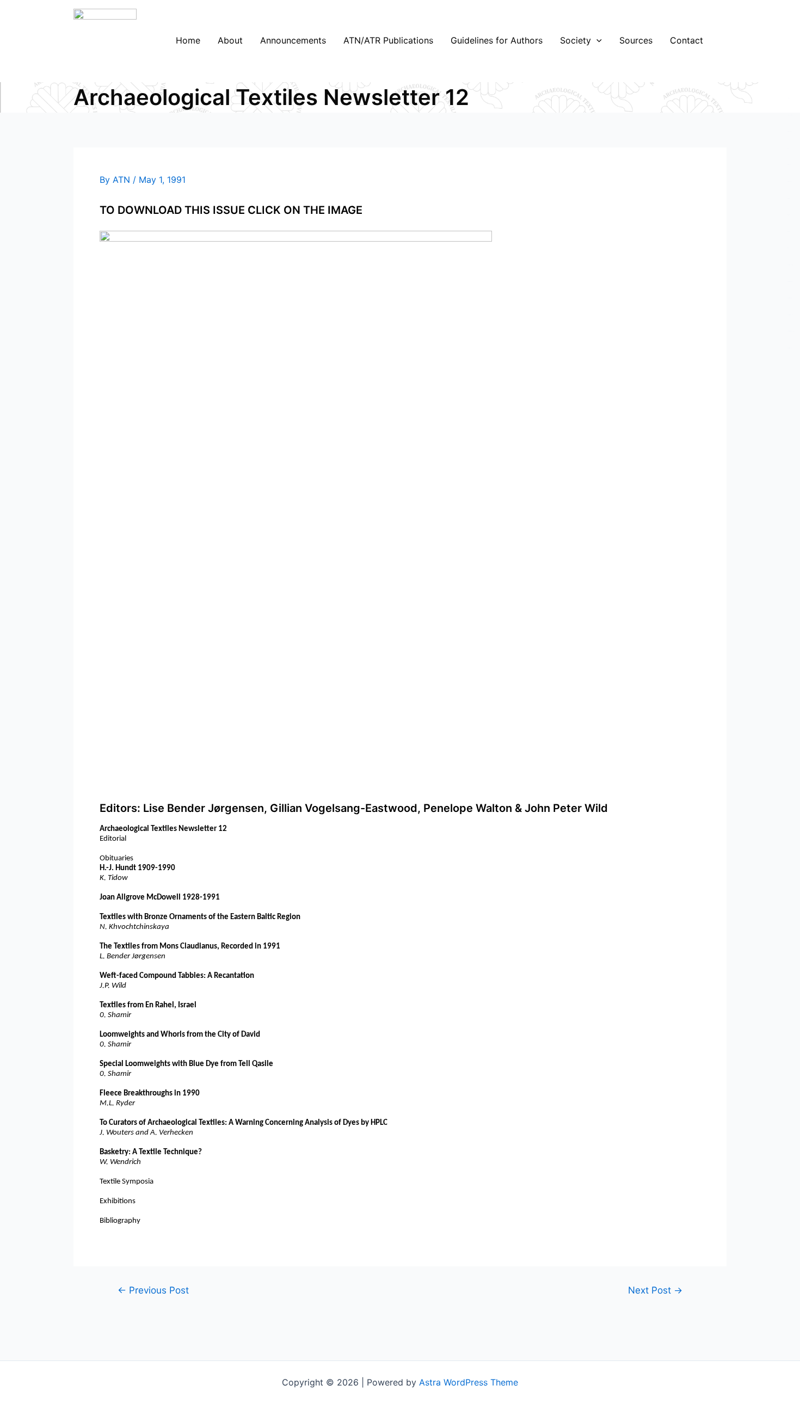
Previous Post (153, 1290)
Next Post (655, 1290)
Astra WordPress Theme (468, 1382)
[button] (596, 40)
